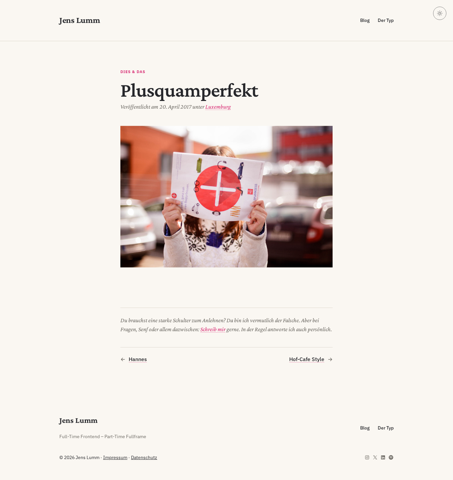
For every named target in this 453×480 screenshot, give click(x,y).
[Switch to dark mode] (439, 13)
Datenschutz (144, 457)
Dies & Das (132, 71)
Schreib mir (213, 329)
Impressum (115, 457)
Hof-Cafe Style (306, 359)
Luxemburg (218, 106)
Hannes (138, 359)
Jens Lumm (79, 20)
